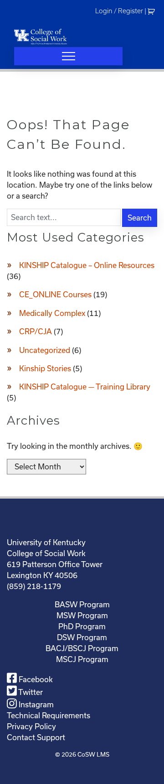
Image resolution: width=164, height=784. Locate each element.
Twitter (30, 692)
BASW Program (82, 604)
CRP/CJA (35, 331)
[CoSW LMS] (40, 36)
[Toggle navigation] (68, 56)
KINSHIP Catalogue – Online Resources (86, 265)
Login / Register (119, 11)
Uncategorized (44, 350)
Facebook (35, 679)
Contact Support (36, 737)
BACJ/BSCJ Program (82, 648)
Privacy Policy (31, 726)
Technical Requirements (48, 715)
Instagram (35, 704)
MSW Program (82, 615)
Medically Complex (52, 313)
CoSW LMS (93, 754)
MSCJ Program (82, 659)
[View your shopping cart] (152, 11)
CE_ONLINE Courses (55, 294)
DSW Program (82, 637)
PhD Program (82, 626)
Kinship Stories (45, 368)
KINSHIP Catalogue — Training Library (84, 387)
